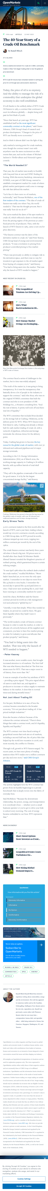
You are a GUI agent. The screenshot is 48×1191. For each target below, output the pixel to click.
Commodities (11, 972)
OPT (16, 767)
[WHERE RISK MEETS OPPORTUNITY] (24, 932)
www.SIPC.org (23, 1123)
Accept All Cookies (24, 1186)
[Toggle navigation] (45, 3)
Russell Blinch (12, 967)
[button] (24, 497)
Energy (34, 972)
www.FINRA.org (9, 1120)
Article (8, 976)
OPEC (24, 972)
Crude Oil (28, 967)
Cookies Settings (24, 1179)
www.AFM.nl (12, 1138)
